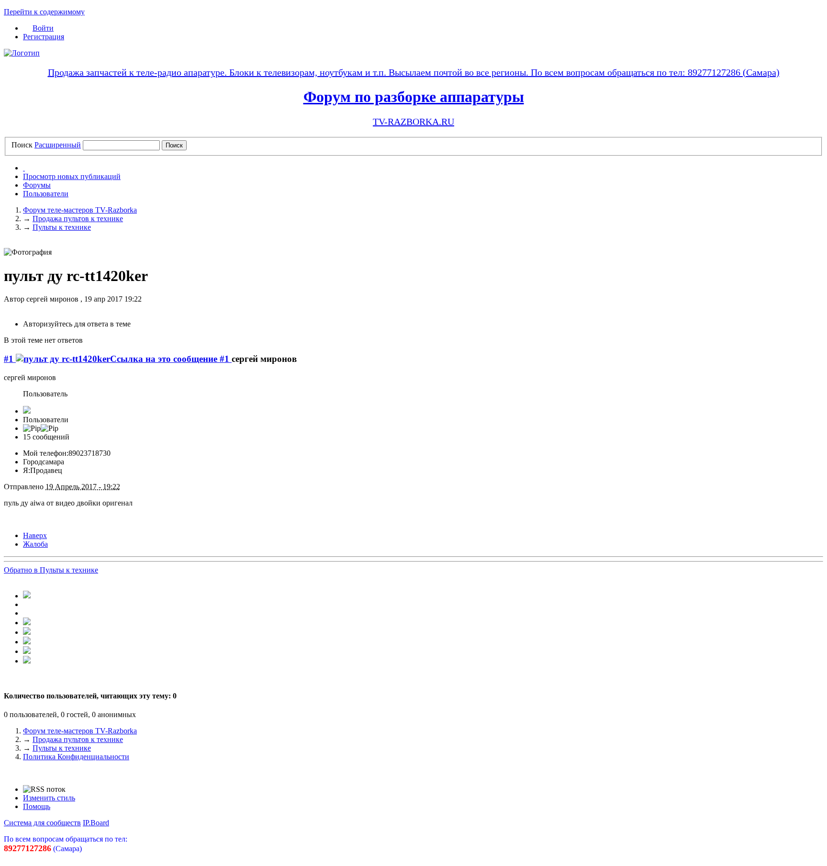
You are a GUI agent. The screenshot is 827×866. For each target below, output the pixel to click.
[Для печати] (27, 661)
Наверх (35, 535)
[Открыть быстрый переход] (24, 168)
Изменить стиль (49, 798)
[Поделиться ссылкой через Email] (27, 651)
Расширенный (57, 145)
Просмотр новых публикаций (72, 176)
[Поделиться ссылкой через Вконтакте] (27, 623)
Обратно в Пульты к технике (51, 570)
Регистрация (43, 37)
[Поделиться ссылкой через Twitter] (27, 596)
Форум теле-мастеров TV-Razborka (80, 731)
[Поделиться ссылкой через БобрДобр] (27, 642)
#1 (10, 359)
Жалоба (35, 544)
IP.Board (96, 823)
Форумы (37, 185)
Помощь (36, 806)
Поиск (22, 145)
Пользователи (45, 194)
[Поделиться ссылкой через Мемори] (27, 632)
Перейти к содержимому (44, 12)
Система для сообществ (42, 823)
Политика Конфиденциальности (76, 757)
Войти (43, 28)
